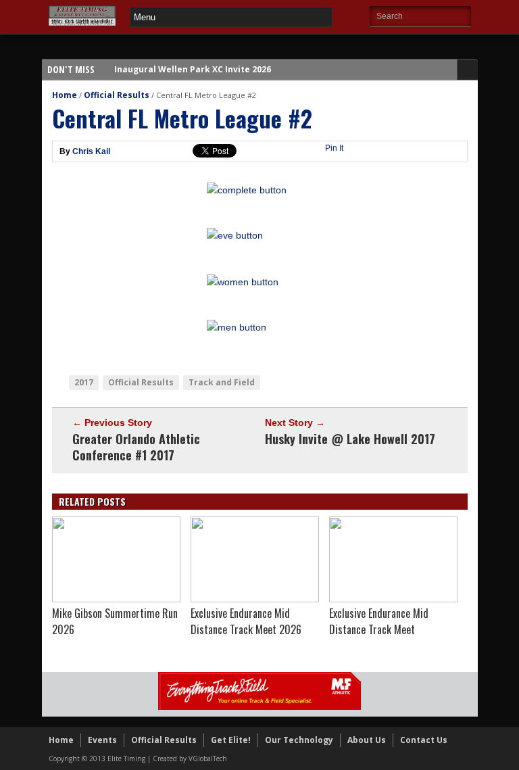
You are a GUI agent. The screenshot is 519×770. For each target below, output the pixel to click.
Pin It (334, 148)
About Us (366, 740)
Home (64, 95)
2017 (83, 382)
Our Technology (299, 740)
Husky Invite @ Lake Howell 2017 (350, 439)
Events (102, 740)
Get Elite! (231, 740)
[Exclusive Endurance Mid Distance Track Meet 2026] (255, 599)
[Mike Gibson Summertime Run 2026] (116, 599)
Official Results (116, 95)
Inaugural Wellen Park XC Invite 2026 (192, 69)
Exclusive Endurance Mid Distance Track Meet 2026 (246, 621)
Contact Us (423, 740)
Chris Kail (91, 151)
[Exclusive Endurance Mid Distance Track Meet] (393, 599)
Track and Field (222, 382)
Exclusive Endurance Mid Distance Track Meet (378, 621)
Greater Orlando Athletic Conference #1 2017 (136, 447)
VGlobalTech (208, 758)
